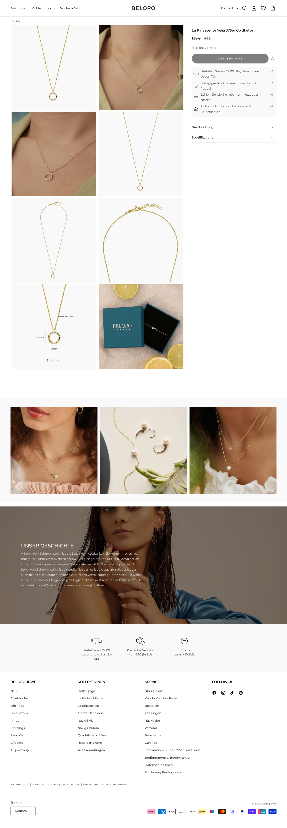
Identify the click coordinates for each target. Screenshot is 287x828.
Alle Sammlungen (91, 750)
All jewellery (20, 750)
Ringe (15, 721)
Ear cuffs (17, 735)
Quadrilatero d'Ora (92, 735)
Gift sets (17, 743)
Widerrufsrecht (20, 784)
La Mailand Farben (92, 698)
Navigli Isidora (88, 728)
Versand (151, 728)
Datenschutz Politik (160, 765)
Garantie (151, 743)
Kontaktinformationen (97, 784)
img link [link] (17, 409)
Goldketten (17, 21)
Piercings (18, 728)
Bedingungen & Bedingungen (168, 757)
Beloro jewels (268, 803)
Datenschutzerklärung (46, 784)
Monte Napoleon (90, 713)
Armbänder (19, 698)
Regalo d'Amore (90, 743)
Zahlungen (153, 713)
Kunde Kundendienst (161, 698)
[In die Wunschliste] (272, 58)
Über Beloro (154, 691)
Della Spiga (86, 691)
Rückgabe (152, 721)
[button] (43, 8)
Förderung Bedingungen (164, 772)
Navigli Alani (87, 721)
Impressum (120, 784)
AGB (65, 784)
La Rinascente (88, 706)
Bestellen (152, 706)
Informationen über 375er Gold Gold (172, 750)
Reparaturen (154, 735)
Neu (14, 691)
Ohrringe (18, 706)
